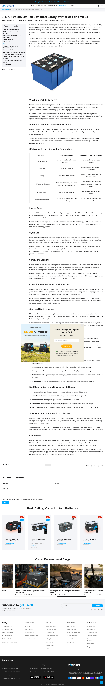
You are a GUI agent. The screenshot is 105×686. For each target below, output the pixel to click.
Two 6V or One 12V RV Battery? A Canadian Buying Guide (49, 591)
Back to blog (6, 465)
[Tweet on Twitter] (10, 70)
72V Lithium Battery (7, 639)
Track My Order (50, 632)
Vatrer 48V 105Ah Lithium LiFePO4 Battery (64, 540)
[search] (92, 5)
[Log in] (95, 5)
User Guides (49, 642)
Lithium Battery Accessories (9, 642)
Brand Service (91, 629)
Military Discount (50, 639)
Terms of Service (71, 639)
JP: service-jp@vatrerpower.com (11, 678)
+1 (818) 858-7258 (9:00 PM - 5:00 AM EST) (42, 672)
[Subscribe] (77, 340)
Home (3, 9)
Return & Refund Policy (73, 632)
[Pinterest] (91, 609)
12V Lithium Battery (7, 626)
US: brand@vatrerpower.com (10, 668)
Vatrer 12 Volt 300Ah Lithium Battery (90, 540)
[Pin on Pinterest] (12, 70)
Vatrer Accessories (30, 639)
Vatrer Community (92, 632)
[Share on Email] (15, 70)
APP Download (50, 645)
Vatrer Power (49, 684)
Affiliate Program (92, 636)
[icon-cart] (98, 5)
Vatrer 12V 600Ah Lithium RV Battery (39, 540)
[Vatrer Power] (74, 665)
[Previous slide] (4, 1)
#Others (48, 465)
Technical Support (51, 629)
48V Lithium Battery (7, 636)
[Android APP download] (48, 677)
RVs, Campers (29, 629)
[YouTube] (101, 609)
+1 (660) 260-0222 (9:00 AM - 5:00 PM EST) (42, 668)
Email (57, 483)
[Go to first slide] (100, 1)
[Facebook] (88, 609)
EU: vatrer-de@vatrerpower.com (11, 675)
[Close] (82, 325)
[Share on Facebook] (7, 70)
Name (5, 483)
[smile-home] (101, 677)
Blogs (88, 647)
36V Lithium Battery (7, 632)
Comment (6, 488)
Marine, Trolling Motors (31, 636)
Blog (7, 9)
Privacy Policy (70, 642)
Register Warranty (51, 626)
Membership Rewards (52, 636)
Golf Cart (28, 626)
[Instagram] (95, 609)
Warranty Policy (71, 629)
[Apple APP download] (35, 677)
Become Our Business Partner (93, 639)
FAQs (47, 648)
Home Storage (29, 632)
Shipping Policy (71, 626)
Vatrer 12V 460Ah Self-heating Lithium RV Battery (13, 540)
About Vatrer (91, 626)
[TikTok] (98, 609)
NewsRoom (90, 643)
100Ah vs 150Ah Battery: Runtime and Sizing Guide (84, 591)
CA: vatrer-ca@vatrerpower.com (11, 672)
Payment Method (72, 636)
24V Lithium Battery (7, 629)
